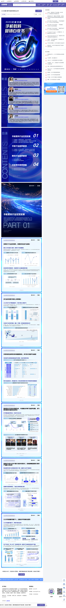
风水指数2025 (52, 57)
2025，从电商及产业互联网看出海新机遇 (55, 63)
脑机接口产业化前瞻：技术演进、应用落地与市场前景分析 (55, 13)
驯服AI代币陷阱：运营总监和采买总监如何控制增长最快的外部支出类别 (55, 17)
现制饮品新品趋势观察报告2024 (55, 66)
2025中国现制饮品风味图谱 (55, 55)
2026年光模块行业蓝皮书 (55, 43)
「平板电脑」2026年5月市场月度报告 (55, 25)
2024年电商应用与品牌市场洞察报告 (55, 69)
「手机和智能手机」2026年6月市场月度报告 (55, 22)
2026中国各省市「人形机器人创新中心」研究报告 (55, 40)
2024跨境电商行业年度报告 (55, 60)
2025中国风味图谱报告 (53, 72)
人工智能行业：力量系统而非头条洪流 (55, 33)
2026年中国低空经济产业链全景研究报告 (55, 46)
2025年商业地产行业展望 (53, 79)
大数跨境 (8, 600)
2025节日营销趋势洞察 (53, 74)
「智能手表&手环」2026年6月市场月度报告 (55, 29)
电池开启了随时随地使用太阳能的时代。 (55, 36)
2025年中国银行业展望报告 (54, 77)
